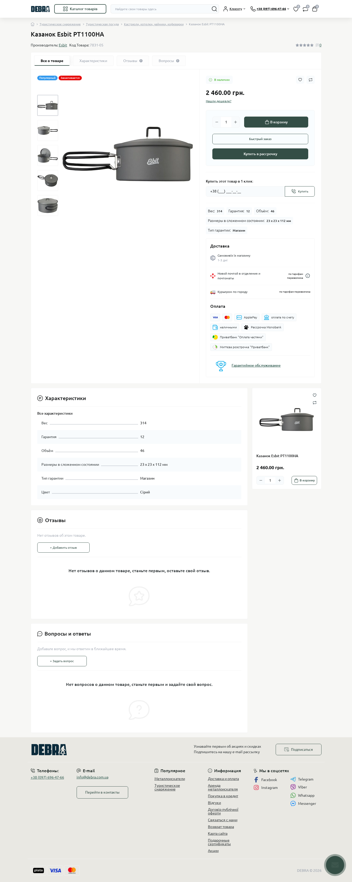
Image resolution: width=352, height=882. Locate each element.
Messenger (307, 803)
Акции (213, 851)
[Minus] (217, 122)
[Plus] (235, 122)
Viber (302, 787)
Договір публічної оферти (223, 811)
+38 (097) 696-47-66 (47, 777)
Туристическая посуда (102, 24)
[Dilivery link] (307, 275)
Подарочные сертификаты (219, 842)
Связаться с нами (222, 820)
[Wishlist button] (300, 80)
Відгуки (214, 803)
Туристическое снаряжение (60, 24)
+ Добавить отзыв (63, 547)
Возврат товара (221, 827)
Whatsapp (306, 795)
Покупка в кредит (223, 796)
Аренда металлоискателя (223, 787)
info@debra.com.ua (92, 777)
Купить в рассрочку (260, 154)
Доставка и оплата (223, 779)
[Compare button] (310, 80)
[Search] (214, 8)
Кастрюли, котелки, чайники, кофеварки (154, 24)
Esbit (63, 45)
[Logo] (40, 8)
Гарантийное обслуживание (256, 365)
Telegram (305, 779)
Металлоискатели (170, 779)
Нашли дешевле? (218, 101)
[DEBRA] (102, 750)
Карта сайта (217, 833)
